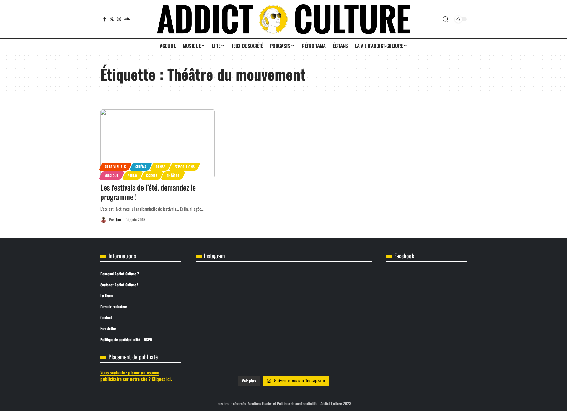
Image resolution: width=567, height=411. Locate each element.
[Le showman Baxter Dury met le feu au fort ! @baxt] (343, 355)
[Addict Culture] (283, 19)
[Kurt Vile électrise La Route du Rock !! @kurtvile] (343, 288)
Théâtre (173, 175)
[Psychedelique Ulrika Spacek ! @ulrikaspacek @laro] (225, 321)
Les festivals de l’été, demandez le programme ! (148, 192)
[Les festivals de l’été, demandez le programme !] (157, 143)
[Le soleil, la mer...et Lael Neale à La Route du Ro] (225, 355)
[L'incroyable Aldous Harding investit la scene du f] (283, 321)
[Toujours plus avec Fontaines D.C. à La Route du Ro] (225, 288)
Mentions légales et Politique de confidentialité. (282, 403)
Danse (161, 166)
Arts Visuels (115, 166)
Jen (118, 219)
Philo (132, 175)
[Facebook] (105, 19)
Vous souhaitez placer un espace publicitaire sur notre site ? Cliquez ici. (136, 375)
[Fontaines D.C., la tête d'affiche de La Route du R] (283, 288)
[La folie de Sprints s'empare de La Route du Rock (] (283, 355)
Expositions (185, 166)
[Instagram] (119, 19)
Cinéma (140, 166)
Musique (112, 175)
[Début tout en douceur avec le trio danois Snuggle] (343, 321)
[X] (111, 19)
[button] (446, 19)
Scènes (151, 175)
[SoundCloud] (127, 19)
